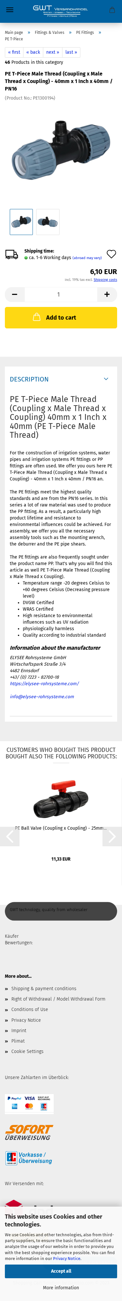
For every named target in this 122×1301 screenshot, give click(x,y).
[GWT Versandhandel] (61, 11)
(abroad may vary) (87, 258)
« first (14, 52)
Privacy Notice (66, 1258)
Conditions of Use (29, 1009)
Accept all (61, 1271)
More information (61, 1288)
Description (29, 379)
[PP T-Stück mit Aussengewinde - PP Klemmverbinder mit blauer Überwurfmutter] (61, 150)
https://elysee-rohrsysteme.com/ (44, 683)
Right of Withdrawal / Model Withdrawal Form (58, 999)
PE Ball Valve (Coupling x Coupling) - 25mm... (61, 828)
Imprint (18, 1030)
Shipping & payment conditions (43, 988)
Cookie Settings (27, 1051)
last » (71, 52)
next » (52, 52)
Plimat (18, 1041)
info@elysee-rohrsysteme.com (42, 696)
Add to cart (61, 317)
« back (33, 52)
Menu (10, 10)
